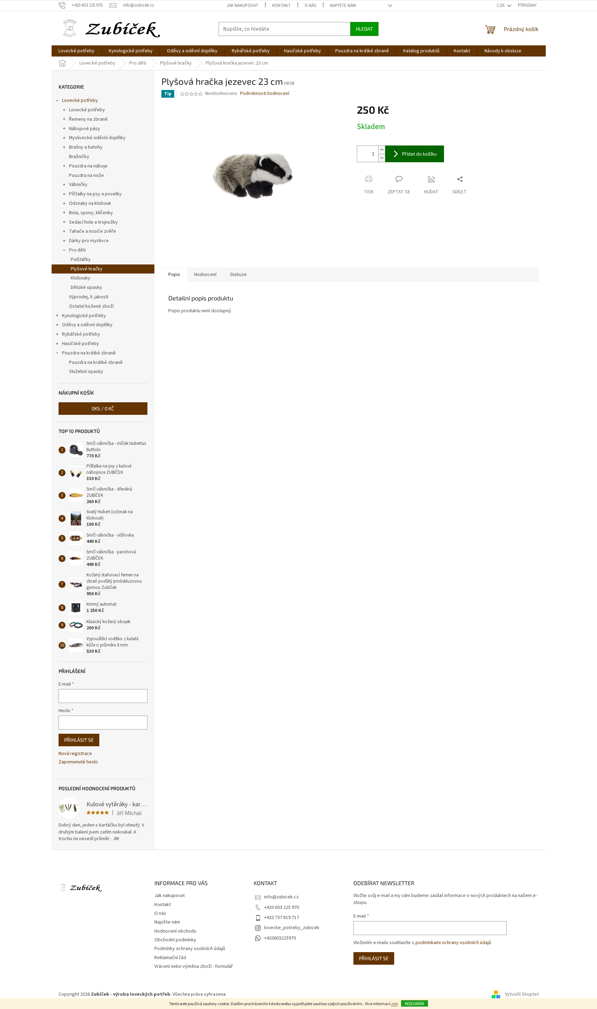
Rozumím (414, 1003)
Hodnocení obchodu (175, 931)
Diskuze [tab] (238, 274)
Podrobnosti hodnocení (264, 93)
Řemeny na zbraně (88, 119)
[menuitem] (76, 51)
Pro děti (77, 250)
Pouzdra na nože (86, 175)
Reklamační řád (170, 957)
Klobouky (80, 278)
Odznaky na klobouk (90, 203)
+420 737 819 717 (281, 917)
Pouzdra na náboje (88, 166)
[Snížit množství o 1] (381, 158)
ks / (103, 408)
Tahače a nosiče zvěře (92, 231)
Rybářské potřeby (81, 334)
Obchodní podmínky (175, 939)
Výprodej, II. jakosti (88, 296)
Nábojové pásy (84, 128)
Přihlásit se (79, 740)
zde (394, 1004)
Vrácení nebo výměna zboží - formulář (193, 966)
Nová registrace (75, 753)
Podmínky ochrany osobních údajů (189, 948)
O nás (310, 5)
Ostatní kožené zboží (91, 306)
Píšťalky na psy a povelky (95, 193)
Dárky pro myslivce (89, 240)
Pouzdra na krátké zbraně (89, 353)
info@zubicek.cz (281, 897)
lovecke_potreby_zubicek (291, 927)
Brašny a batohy (85, 147)
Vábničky (78, 184)
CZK (501, 5)
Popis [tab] (174, 274)
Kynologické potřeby (84, 315)
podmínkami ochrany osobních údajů (453, 942)
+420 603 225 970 (281, 907)
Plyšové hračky (86, 269)
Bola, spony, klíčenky (91, 212)
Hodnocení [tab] (205, 274)
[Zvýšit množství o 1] (381, 150)
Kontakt (281, 5)
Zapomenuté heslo (78, 762)
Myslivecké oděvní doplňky (97, 137)
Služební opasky (86, 371)
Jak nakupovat (242, 5)
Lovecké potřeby (80, 100)
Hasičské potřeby (80, 343)
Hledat (364, 29)
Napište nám (343, 5)
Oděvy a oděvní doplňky (87, 324)
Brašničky (79, 156)
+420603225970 (280, 938)
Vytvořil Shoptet (522, 994)
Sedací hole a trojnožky (93, 222)
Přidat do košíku (419, 154)
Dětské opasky (86, 287)
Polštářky (81, 259)
